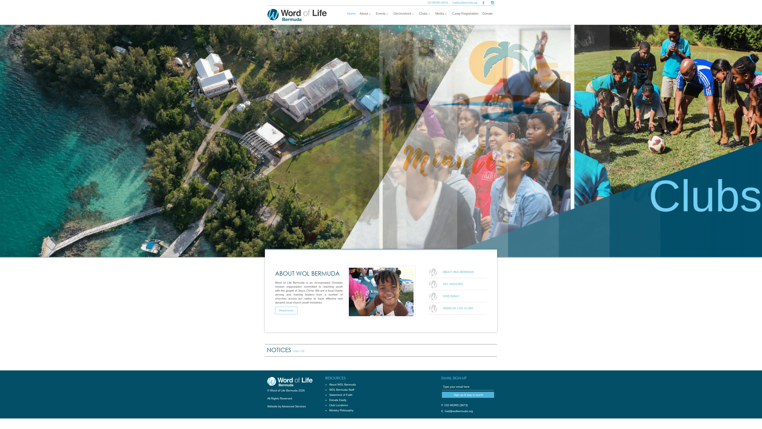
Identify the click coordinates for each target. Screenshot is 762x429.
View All (298, 351)
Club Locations (338, 405)
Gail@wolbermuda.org (464, 2)
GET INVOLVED (453, 284)
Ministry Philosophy (341, 410)
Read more (286, 310)
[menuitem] (351, 14)
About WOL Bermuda (342, 384)
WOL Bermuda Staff (341, 389)
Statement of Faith (340, 394)
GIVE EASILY (451, 296)
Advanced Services (294, 406)
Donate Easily (337, 400)
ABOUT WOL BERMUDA (458, 271)
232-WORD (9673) (437, 2)
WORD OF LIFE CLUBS (458, 308)
